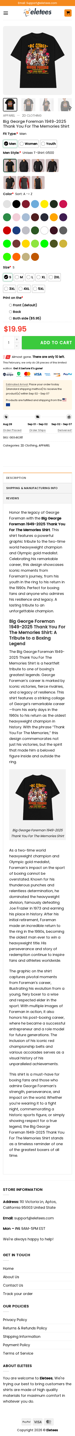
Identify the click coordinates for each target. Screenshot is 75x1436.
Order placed (12, 430)
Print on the (13, 297)
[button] (5, 13)
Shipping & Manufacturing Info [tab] (32, 488)
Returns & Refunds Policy (25, 1328)
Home (8, 1268)
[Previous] (9, 60)
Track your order (18, 1293)
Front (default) (25, 305)
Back (17, 311)
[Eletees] (37, 13)
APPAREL (9, 115)
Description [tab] (16, 478)
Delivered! (65, 430)
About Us (11, 1276)
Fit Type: (10, 133)
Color (8, 194)
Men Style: (12, 152)
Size (7, 267)
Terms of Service (18, 1353)
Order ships (37, 430)
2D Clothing (32, 115)
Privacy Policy (15, 1319)
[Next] (65, 60)
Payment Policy (16, 1344)
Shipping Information (21, 1336)
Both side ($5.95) (27, 318)
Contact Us (13, 1285)
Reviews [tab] (12, 498)
